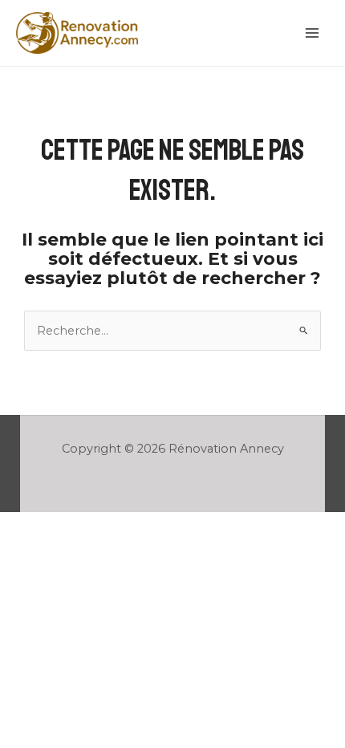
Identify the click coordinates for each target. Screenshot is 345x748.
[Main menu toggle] (312, 33)
